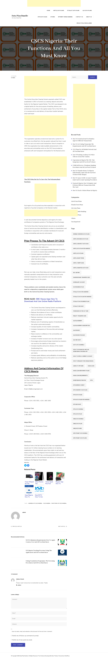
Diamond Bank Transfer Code (81, 277)
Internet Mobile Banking (65, 17)
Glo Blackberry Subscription (81, 325)
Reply (19, 585)
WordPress (67, 656)
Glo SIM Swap (77, 340)
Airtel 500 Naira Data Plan (80, 239)
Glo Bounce (76, 330)
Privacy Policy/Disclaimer (84, 23)
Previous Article (17, 526)
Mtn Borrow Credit (78, 385)
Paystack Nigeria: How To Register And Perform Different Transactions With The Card (84, 185)
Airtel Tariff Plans (78, 263)
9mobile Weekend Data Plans (81, 234)
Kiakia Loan (91, 366)
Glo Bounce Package (79, 335)
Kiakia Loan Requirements (80, 375)
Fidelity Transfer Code (79, 316)
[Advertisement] (54, 3)
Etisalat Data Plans (73, 10)
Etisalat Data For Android (80, 292)
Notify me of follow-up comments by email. (25, 636)
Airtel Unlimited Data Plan (80, 267)
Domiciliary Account (79, 282)
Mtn (91, 380)
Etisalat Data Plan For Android (82, 296)
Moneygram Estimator (79, 380)
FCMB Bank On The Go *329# (80, 311)
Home (48, 10)
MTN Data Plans (42, 17)
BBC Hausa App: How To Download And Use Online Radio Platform (42, 300)
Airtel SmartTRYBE (78, 258)
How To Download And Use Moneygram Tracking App (81, 350)
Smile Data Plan (77, 423)
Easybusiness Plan (78, 287)
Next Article (61, 526)
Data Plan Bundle (20, 16)
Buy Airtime (76, 272)
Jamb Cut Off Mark (78, 366)
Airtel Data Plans (58, 10)
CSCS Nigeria (46, 503)
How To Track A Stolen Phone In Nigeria (85, 190)
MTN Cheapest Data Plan (80, 390)
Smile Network (77, 428)
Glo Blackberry (77, 320)
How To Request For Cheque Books (83, 361)
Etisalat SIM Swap (78, 306)
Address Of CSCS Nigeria (35, 503)
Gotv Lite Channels (78, 344)
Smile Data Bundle (78, 419)
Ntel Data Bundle (78, 409)
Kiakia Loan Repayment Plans (81, 370)
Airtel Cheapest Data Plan (80, 243)
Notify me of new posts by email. (22, 640)
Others (52, 17)
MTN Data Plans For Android (81, 399)
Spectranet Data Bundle (80, 433)
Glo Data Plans (87, 10)
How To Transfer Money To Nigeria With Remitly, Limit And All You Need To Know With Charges (84, 172)
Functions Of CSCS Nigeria (58, 503)
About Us (89, 17)
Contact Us (79, 17)
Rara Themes (55, 656)
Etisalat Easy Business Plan (81, 301)
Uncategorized (75, 222)
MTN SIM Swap (77, 404)
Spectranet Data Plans (80, 438)
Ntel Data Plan (77, 414)
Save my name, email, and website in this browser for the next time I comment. (32, 631)
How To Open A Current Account (82, 356)
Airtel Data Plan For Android (81, 248)
